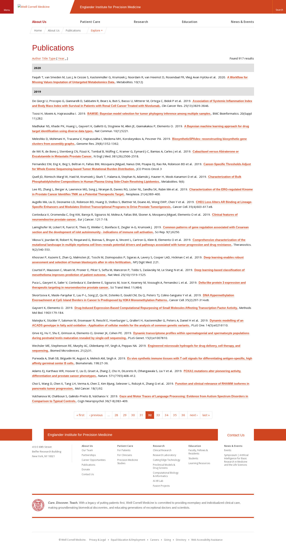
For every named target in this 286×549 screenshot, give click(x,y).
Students (193, 458)
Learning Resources (199, 463)
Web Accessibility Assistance (207, 539)
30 (133, 415)
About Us (39, 22)
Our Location (38, 435)
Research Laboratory (164, 455)
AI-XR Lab (158, 481)
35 (175, 415)
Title (45, 58)
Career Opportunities (93, 460)
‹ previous (96, 415)
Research (141, 22)
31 (141, 415)
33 (158, 415)
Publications (88, 464)
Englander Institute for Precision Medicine (80, 435)
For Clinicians (124, 455)
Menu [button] (7, 10)
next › (194, 415)
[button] (279, 7)
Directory (181, 539)
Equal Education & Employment (128, 539)
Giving (167, 539)
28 (116, 415)
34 (166, 415)
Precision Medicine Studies (127, 461)
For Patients (123, 450)
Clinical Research (162, 450)
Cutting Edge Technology (166, 460)
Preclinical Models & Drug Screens (164, 466)
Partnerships (89, 455)
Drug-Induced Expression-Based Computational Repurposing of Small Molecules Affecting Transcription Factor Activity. (156, 307)
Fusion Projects (161, 485)
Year (61, 58)
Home (38, 30)
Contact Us (236, 435)
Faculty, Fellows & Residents (198, 452)
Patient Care (90, 22)
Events (227, 450)
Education (189, 22)
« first (80, 415)
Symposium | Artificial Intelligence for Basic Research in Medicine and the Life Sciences (236, 459)
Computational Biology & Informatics (165, 474)
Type (52, 58)
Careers (154, 539)
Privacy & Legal (97, 539)
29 (124, 415)
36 (183, 415)
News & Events (242, 22)
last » (206, 415)
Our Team (87, 450)
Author (36, 58)
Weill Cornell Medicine (143, 525)
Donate (86, 469)
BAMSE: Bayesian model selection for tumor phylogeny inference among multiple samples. (149, 113)
